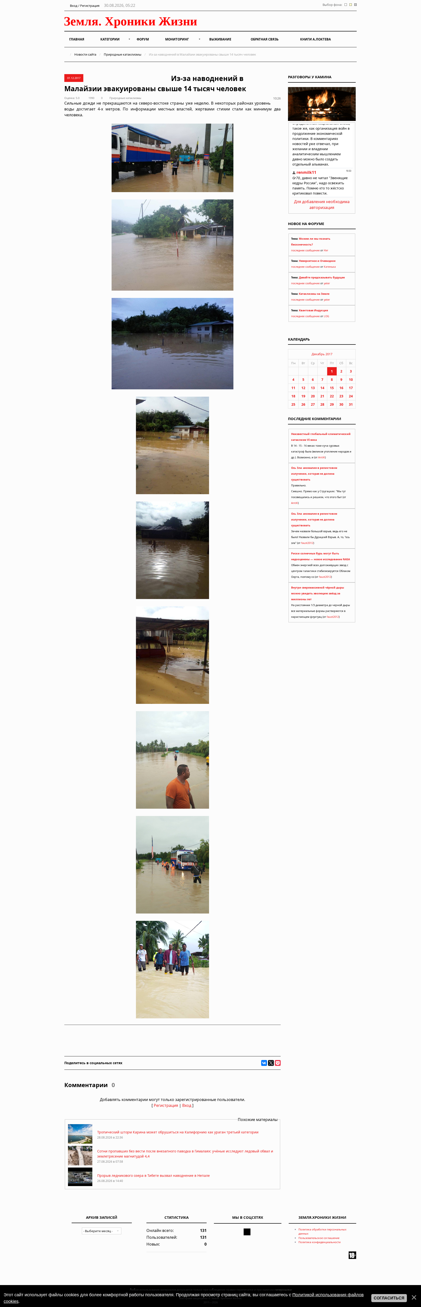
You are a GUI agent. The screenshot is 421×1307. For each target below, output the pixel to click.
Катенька (330, 266)
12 (303, 387)
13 (313, 387)
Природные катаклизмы (122, 54)
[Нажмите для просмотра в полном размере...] (172, 190)
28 (322, 404)
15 (332, 387)
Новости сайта (85, 54)
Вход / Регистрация (84, 5)
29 (332, 404)
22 (332, 396)
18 (293, 396)
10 (351, 379)
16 (341, 387)
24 (351, 396)
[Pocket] (278, 1063)
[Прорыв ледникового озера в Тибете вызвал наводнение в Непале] (80, 1185)
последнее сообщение (305, 250)
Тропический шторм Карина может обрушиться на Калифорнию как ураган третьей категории (177, 1132)
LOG (326, 316)
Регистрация (166, 1105)
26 (303, 404)
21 (322, 396)
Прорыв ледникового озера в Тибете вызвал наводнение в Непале (153, 1175)
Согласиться (389, 1298)
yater (327, 283)
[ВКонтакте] (264, 1063)
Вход (186, 1105)
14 (322, 387)
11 (293, 387)
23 (341, 396)
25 (293, 404)
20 (313, 396)
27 (313, 404)
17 (351, 387)
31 (351, 404)
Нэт (326, 250)
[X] (271, 1063)
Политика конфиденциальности (319, 1242)
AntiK (321, 457)
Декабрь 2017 (322, 354)
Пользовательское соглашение (318, 1238)
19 (303, 396)
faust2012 (307, 543)
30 (341, 404)
